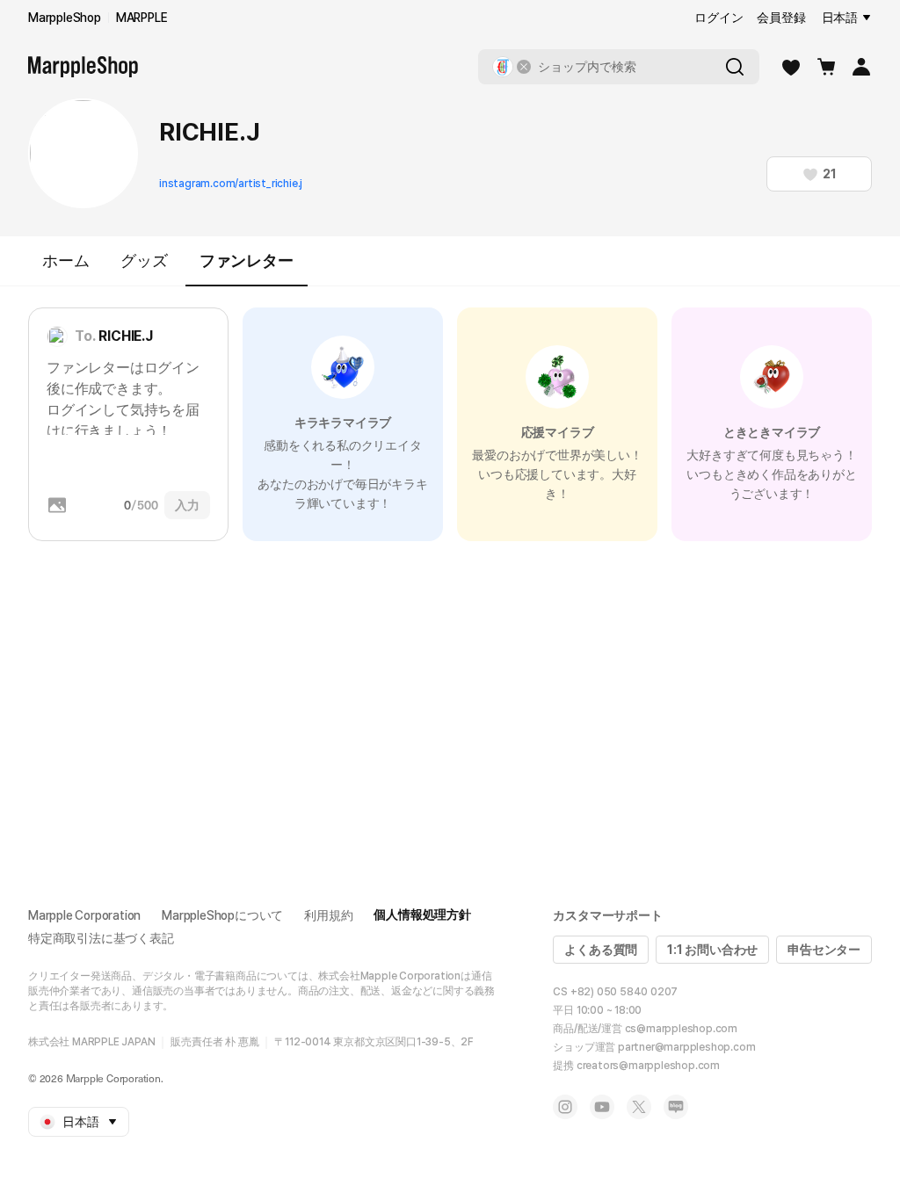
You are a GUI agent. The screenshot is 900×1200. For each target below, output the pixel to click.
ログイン (718, 18)
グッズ (143, 260)
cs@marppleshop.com (681, 1029)
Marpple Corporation (84, 915)
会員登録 (781, 18)
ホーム (65, 260)
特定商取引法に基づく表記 (101, 938)
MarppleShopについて (222, 915)
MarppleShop (64, 18)
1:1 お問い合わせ (712, 950)
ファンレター (247, 260)
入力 (187, 505)
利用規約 (328, 915)
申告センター (824, 950)
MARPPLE (142, 18)
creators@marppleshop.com (648, 1065)
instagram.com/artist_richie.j (230, 183)
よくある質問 (600, 950)
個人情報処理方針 (422, 914)
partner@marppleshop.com (686, 1047)
